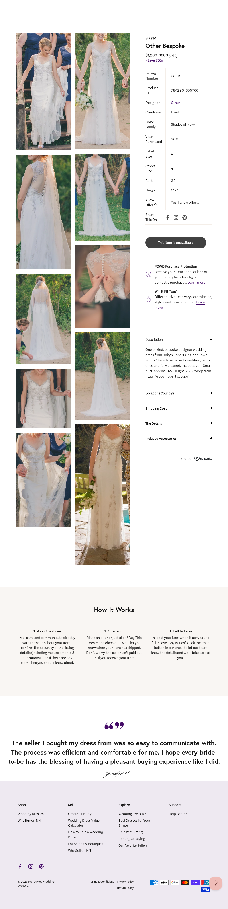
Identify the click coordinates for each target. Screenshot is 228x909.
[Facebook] (167, 216)
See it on (187, 458)
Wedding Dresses (31, 813)
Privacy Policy (125, 882)
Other (175, 102)
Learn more (196, 282)
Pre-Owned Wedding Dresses (36, 884)
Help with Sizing (130, 831)
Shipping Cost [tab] (156, 408)
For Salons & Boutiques (85, 843)
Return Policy (125, 888)
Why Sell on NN (79, 850)
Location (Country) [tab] (159, 393)
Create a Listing (79, 813)
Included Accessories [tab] (161, 438)
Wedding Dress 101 (132, 813)
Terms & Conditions (101, 882)
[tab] (178, 366)
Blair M (150, 38)
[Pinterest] (184, 216)
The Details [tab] (153, 423)
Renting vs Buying (131, 838)
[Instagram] (176, 216)
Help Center (178, 813)
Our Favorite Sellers (133, 845)
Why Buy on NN (29, 820)
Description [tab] (154, 339)
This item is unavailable (176, 242)
